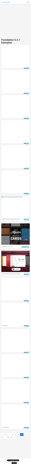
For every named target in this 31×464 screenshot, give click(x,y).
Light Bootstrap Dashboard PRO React (11, 219)
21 (11, 437)
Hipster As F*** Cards (7, 246)
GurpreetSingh (5, 427)
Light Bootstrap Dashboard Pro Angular (11, 274)
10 (18, 434)
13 (28, 434)
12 (25, 434)
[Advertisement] (15, 19)
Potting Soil (4, 325)
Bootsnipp (6, 2)
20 (8, 437)
